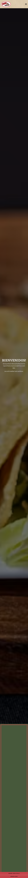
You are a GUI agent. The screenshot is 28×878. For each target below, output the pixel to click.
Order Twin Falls (18, 873)
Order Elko (19, 876)
